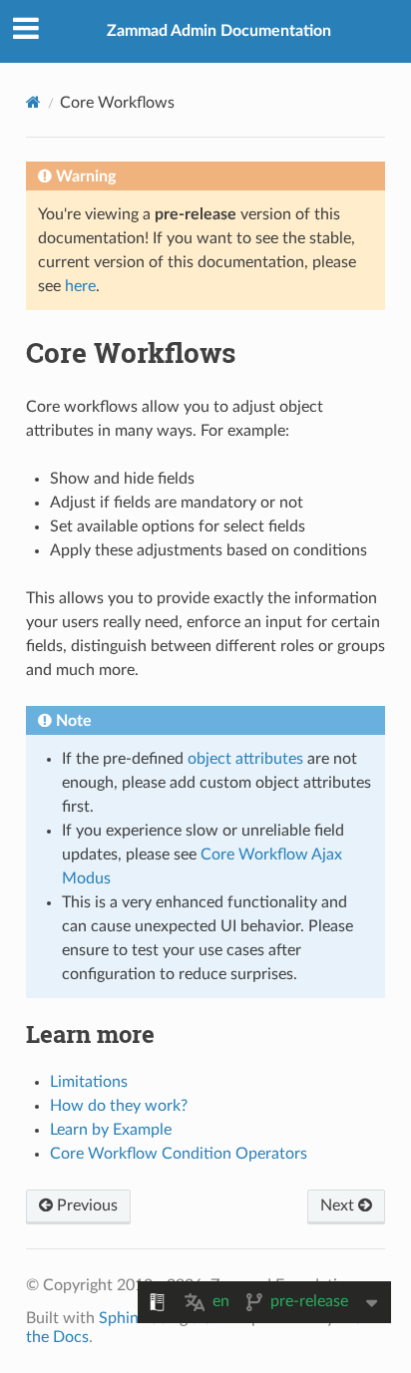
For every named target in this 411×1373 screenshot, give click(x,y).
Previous (85, 1205)
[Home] (33, 102)
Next (339, 1205)
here (80, 286)
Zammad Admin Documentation (219, 31)
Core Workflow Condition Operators (178, 1154)
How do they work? (119, 1106)
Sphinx (123, 1318)
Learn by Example (111, 1130)
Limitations (89, 1082)
